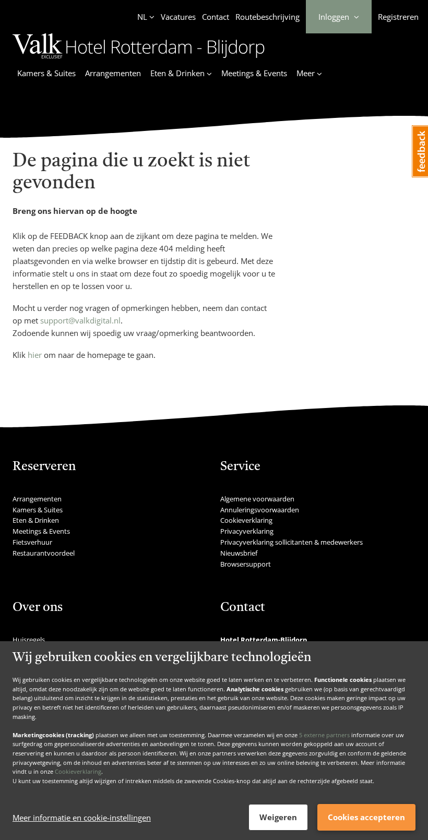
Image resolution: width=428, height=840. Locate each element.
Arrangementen (113, 73)
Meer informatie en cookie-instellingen (82, 817)
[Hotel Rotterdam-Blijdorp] (139, 60)
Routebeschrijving (267, 16)
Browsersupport (245, 564)
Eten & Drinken (36, 520)
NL (142, 16)
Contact (215, 16)
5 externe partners (324, 735)
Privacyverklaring (247, 531)
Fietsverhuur (32, 542)
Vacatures (178, 16)
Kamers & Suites (46, 73)
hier (35, 355)
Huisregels (29, 639)
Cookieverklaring (78, 771)
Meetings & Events (254, 73)
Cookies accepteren (366, 817)
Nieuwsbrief (238, 553)
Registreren (398, 16)
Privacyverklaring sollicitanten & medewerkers (291, 542)
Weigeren (278, 817)
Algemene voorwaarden (257, 498)
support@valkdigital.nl (80, 320)
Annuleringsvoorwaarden (259, 509)
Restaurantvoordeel (44, 553)
